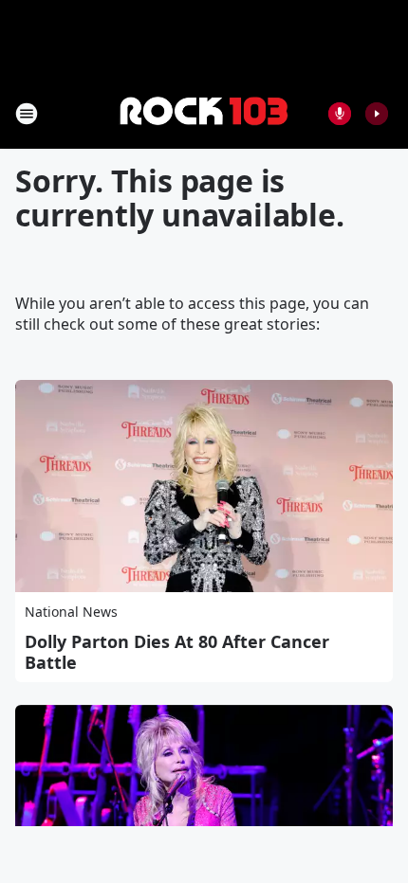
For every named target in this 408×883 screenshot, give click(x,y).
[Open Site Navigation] (26, 113)
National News (71, 612)
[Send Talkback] (339, 113)
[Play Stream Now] (376, 113)
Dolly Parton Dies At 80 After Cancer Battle (177, 652)
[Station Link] (204, 113)
